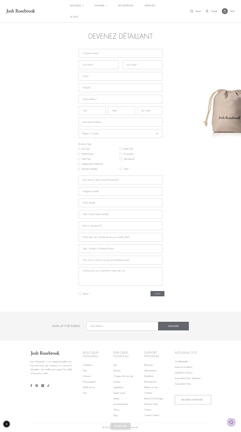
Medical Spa (87, 154)
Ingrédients (118, 387)
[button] (195, 11)
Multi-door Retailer (90, 169)
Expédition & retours (184, 373)
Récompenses (150, 382)
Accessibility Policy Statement (187, 378)
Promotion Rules (151, 404)
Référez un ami (151, 387)
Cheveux (87, 376)
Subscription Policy (183, 384)
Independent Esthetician (92, 164)
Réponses (148, 365)
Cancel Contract (151, 415)
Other (126, 169)
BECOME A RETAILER (192, 400)
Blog (116, 415)
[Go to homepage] (20, 11)
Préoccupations (89, 382)
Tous (85, 393)
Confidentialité (181, 361)
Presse (116, 410)
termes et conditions (183, 367)
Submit (157, 294)
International (129, 159)
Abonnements (150, 371)
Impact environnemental (121, 401)
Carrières (148, 393)
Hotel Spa (86, 159)
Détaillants (148, 376)
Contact (147, 410)
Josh (115, 365)
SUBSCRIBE (173, 326)
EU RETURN (120, 426)
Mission (117, 371)
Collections (88, 365)
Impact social (119, 393)
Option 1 (86, 294)
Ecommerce (129, 154)
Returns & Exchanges (153, 398)
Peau (85, 371)
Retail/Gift (128, 149)
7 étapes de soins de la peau (123, 379)
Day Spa (86, 149)
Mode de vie (89, 387)
